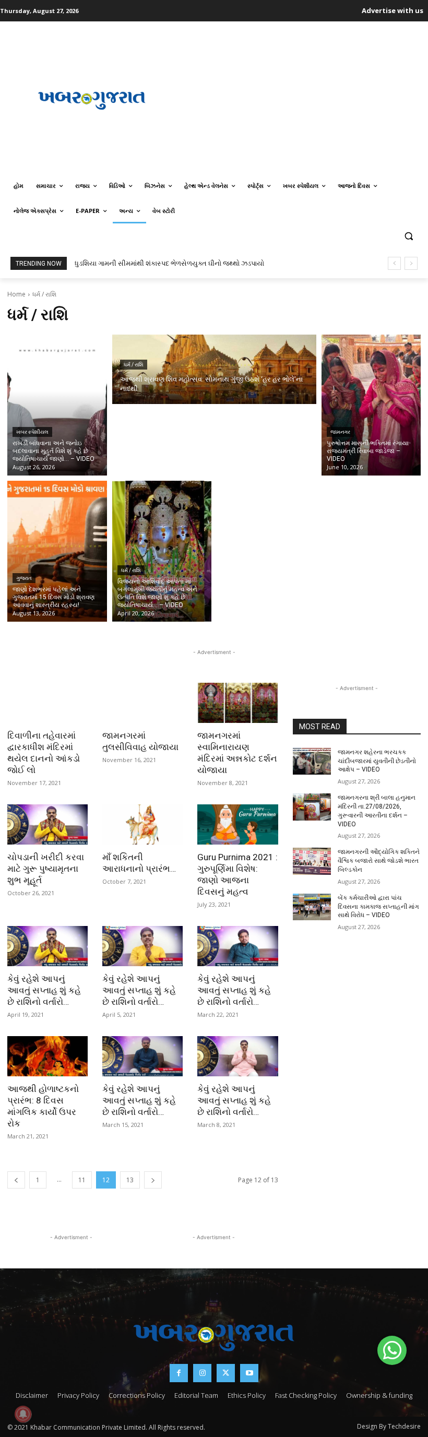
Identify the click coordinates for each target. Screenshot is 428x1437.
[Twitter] (226, 1373)
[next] (411, 263)
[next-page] (153, 1180)
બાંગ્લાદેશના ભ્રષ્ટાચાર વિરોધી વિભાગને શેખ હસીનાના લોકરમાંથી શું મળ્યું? (175, 263)
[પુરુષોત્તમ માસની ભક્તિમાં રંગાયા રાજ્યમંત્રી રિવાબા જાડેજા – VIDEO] (371, 405)
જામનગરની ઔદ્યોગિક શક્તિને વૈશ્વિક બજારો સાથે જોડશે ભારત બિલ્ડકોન (379, 860)
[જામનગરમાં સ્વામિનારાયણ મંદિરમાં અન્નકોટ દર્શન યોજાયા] (237, 703)
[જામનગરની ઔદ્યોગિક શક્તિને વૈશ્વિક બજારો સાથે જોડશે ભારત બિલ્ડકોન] (312, 861)
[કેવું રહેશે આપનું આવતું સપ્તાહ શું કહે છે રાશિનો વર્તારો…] (47, 946)
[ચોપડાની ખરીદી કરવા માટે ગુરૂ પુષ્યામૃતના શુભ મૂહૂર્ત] (47, 824)
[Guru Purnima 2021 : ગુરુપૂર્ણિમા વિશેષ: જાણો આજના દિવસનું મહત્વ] (237, 824)
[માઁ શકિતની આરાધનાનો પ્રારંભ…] (142, 824)
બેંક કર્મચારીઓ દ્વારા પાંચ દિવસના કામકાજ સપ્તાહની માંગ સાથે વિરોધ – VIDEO (378, 906)
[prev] (394, 263)
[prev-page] (16, 1180)
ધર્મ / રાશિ (134, 364)
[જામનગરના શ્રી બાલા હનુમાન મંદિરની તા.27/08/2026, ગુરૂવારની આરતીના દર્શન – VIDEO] (312, 807)
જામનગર (340, 432)
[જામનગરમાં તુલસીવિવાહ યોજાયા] (142, 703)
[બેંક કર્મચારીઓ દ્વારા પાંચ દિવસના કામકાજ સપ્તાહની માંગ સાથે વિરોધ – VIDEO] (312, 907)
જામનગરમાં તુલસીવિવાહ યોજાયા (140, 741)
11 (82, 1179)
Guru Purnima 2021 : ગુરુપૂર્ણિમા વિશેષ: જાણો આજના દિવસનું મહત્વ (237, 874)
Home (16, 294)
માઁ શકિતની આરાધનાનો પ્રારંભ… (139, 863)
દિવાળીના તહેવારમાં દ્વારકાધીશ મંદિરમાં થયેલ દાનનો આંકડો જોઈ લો (43, 752)
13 (130, 1179)
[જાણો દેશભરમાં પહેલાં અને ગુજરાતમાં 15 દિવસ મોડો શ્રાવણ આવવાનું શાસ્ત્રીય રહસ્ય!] (57, 551)
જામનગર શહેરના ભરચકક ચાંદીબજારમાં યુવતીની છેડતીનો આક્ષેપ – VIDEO (377, 761)
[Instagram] (202, 1373)
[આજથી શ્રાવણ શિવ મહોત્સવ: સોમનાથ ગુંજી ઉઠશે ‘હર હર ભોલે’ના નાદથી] (214, 369)
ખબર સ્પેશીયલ (32, 432)
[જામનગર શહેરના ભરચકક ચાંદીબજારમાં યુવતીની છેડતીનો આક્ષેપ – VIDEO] (312, 761)
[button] (408, 236)
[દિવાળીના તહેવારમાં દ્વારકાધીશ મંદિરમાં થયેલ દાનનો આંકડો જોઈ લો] (47, 703)
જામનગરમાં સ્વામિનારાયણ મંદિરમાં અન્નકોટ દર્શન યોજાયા (237, 752)
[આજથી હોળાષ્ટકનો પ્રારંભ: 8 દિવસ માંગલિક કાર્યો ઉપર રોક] (47, 1056)
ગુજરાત (24, 578)
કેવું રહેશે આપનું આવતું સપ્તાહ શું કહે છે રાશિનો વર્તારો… (44, 990)
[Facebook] (179, 1373)
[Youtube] (249, 1373)
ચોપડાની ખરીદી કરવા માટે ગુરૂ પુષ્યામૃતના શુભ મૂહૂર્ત (45, 868)
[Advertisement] (302, 99)
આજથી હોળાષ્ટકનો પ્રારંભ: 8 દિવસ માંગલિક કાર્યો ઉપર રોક (43, 1106)
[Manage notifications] (23, 1414)
